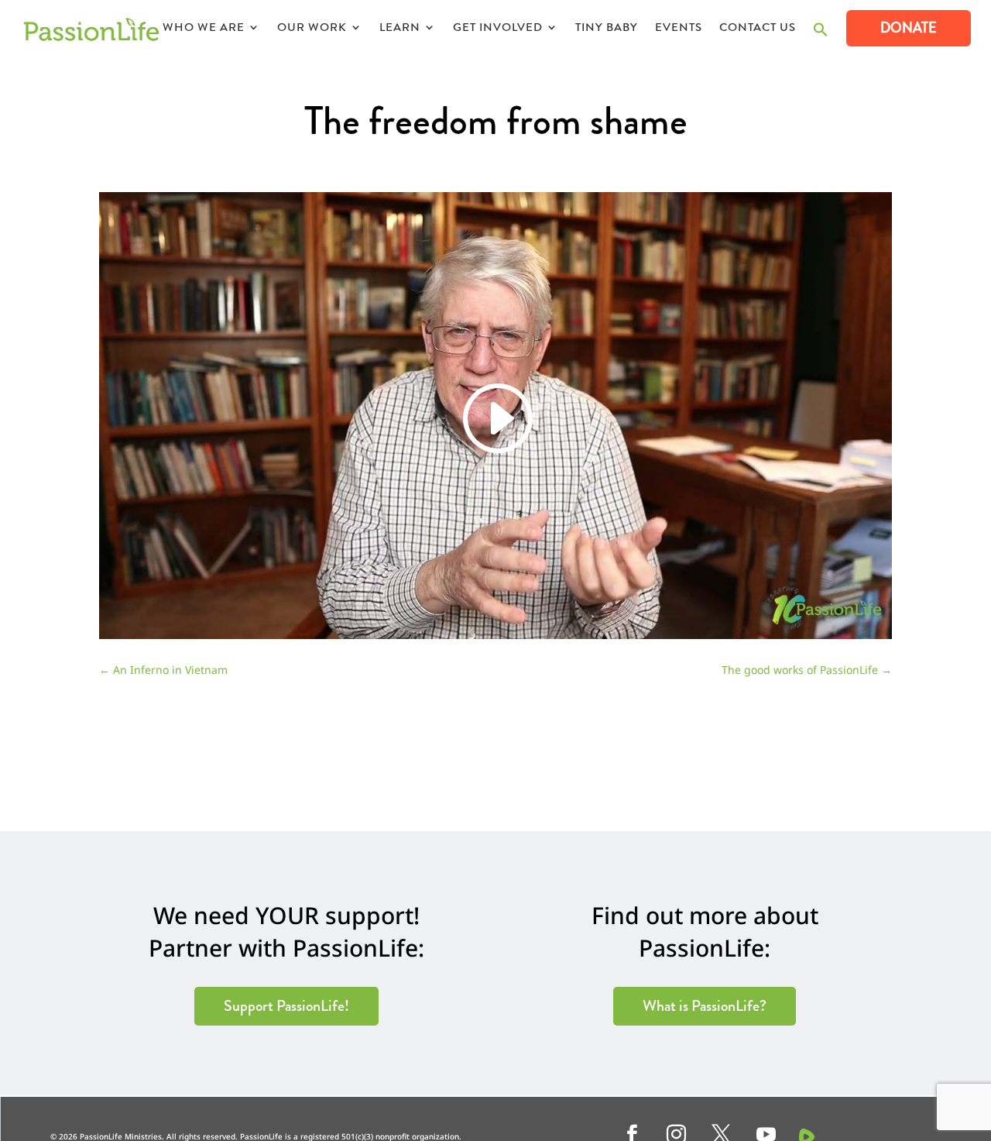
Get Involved (498, 29)
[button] (820, 34)
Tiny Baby (606, 29)
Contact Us (757, 29)
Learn (399, 29)
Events (678, 29)
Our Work (312, 29)
